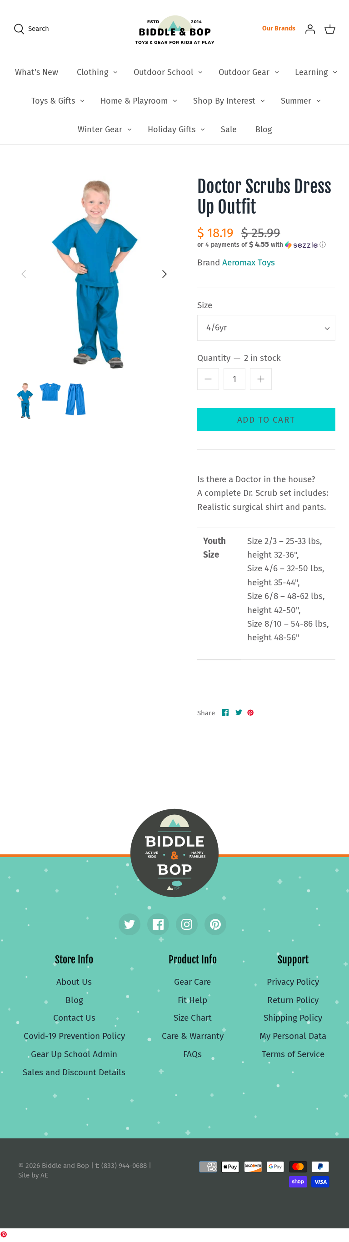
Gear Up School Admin (74, 1054)
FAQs (192, 1054)
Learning (311, 72)
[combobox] (266, 328)
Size (204, 305)
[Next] (164, 274)
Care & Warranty (193, 1036)
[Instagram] (187, 924)
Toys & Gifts (53, 101)
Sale (229, 130)
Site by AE (33, 1175)
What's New (36, 72)
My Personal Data (292, 1036)
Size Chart (193, 1018)
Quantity (239, 358)
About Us (74, 982)
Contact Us (74, 1018)
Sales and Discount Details (74, 1072)
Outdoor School (163, 72)
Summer (296, 101)
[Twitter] (129, 924)
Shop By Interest (224, 101)
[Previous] (24, 274)
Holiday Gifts (171, 130)
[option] (94, 274)
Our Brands (278, 28)
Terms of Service (293, 1054)
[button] (261, 244)
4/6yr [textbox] (216, 327)
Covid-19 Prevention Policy (74, 1036)
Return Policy (293, 1000)
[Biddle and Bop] (175, 29)
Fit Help (192, 1000)
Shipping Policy (293, 1018)
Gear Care (192, 982)
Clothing (92, 72)
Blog (263, 130)
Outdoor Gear (244, 72)
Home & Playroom (134, 101)
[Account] (309, 29)
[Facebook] (158, 924)
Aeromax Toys (248, 262)
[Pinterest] (215, 924)
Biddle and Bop (174, 853)
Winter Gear (100, 130)
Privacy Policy (293, 982)
